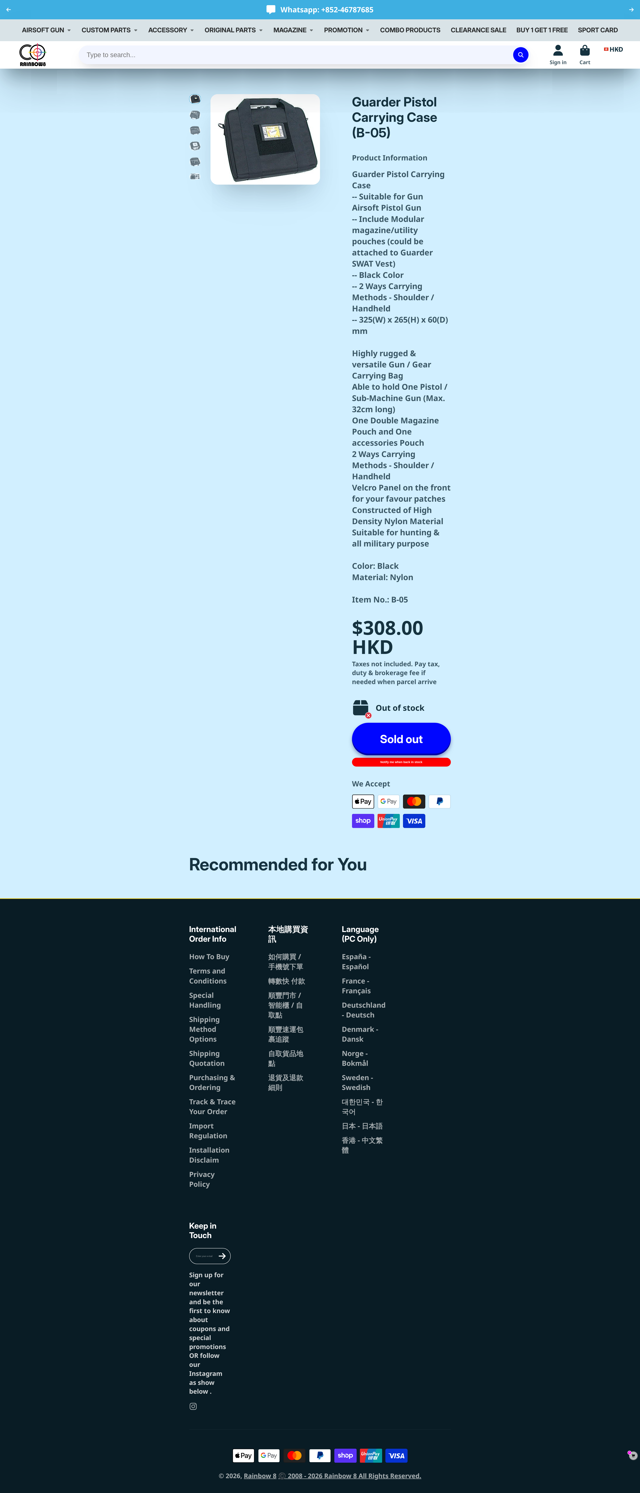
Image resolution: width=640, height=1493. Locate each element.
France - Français (356, 985)
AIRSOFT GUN (43, 30)
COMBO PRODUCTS (410, 30)
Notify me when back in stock (401, 762)
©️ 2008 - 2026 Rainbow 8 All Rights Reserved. (349, 1475)
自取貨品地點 (285, 1058)
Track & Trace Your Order (212, 1106)
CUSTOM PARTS (106, 30)
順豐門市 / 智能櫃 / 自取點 (285, 1004)
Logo (33, 54)
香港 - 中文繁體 (362, 1145)
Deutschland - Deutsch (364, 1009)
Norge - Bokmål (355, 1058)
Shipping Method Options (204, 1029)
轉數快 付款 (286, 981)
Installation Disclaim (209, 1154)
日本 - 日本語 (362, 1125)
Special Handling (205, 1000)
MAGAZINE (290, 30)
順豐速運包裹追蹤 (285, 1034)
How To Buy (209, 956)
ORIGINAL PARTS (230, 30)
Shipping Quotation (207, 1058)
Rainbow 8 (260, 1475)
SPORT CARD (598, 30)
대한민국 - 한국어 (362, 1106)
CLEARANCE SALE (478, 30)
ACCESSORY (167, 30)
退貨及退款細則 (285, 1082)
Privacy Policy (202, 1179)
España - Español (356, 961)
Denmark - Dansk (360, 1034)
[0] (633, 1456)
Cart (585, 55)
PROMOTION (343, 30)
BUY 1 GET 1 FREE (542, 30)
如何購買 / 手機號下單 (285, 961)
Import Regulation (208, 1130)
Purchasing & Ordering (212, 1082)
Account (558, 55)
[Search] (520, 54)
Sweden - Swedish (357, 1082)
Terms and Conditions (208, 975)
